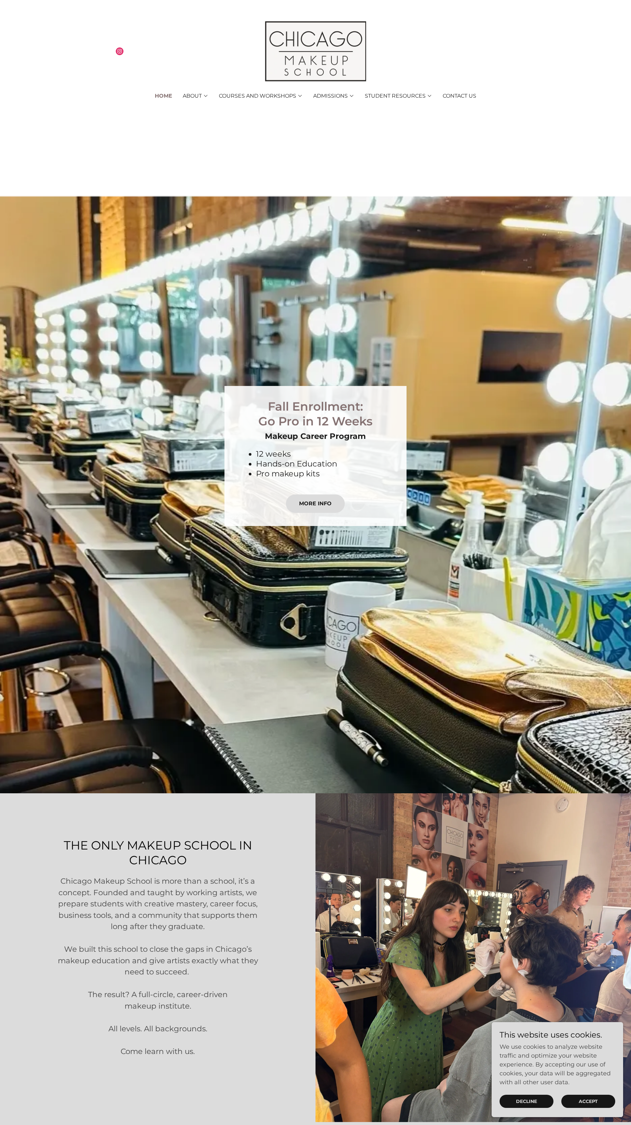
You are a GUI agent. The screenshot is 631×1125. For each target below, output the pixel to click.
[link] (119, 51)
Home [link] (163, 96)
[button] (195, 96)
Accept (588, 1101)
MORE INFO (315, 503)
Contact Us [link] (459, 96)
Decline (526, 1101)
